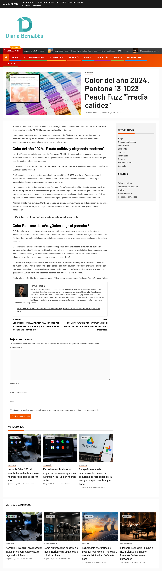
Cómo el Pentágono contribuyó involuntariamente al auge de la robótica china (61, 551)
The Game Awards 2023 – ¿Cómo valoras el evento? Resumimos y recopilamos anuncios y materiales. (86, 324)
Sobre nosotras (29, 2)
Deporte (118, 57)
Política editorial (75, 2)
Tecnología (102, 57)
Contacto (11, 64)
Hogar (15, 57)
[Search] (156, 60)
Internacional (57, 57)
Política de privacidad (31, 6)
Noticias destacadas (34, 57)
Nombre (14, 383)
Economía (74, 57)
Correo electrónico (19, 392)
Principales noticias (51, 544)
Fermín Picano (92, 113)
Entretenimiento (135, 57)
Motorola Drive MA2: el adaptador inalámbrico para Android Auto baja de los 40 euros (24, 551)
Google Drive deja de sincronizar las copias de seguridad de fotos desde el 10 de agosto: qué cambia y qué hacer (95, 477)
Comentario (16, 348)
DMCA (63, 2)
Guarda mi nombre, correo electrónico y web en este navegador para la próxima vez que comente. (56, 410)
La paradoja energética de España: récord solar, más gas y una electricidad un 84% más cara (77, 51)
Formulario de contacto (48, 2)
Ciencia (87, 57)
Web (12, 401)
